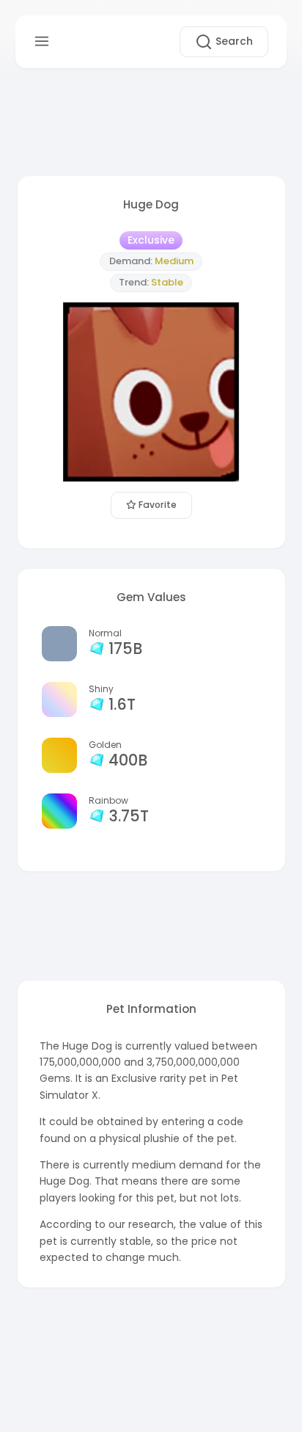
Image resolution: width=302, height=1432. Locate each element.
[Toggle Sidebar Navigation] (42, 41)
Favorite (156, 504)
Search (233, 41)
